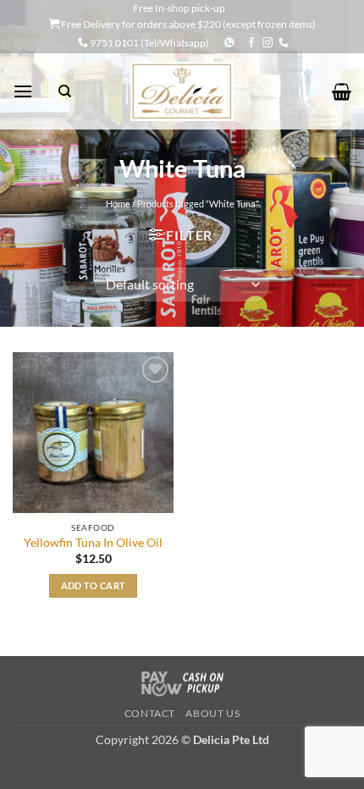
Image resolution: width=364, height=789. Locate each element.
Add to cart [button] (93, 585)
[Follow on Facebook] (251, 43)
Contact (149, 713)
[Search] (64, 91)
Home (118, 203)
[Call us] (284, 43)
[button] (23, 91)
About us (212, 713)
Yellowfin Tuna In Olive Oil (93, 542)
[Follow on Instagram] (267, 43)
